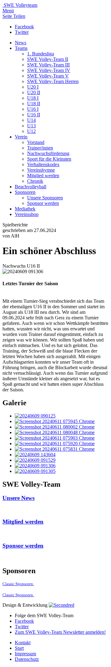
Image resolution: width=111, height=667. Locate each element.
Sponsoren (25, 192)
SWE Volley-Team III (48, 64)
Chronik (35, 181)
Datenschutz (27, 659)
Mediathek (25, 208)
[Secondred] (61, 605)
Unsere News (18, 498)
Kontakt (23, 642)
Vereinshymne (41, 170)
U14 (31, 120)
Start (19, 648)
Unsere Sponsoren (45, 197)
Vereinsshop (27, 214)
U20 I (33, 87)
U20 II (33, 92)
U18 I (33, 98)
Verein (21, 136)
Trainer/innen (40, 147)
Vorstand (35, 142)
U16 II (33, 114)
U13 (31, 125)
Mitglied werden (43, 175)
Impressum (25, 653)
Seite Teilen (13, 16)
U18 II (33, 103)
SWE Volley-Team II (47, 59)
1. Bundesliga (40, 53)
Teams (21, 48)
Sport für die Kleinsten (49, 159)
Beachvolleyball (30, 186)
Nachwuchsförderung (48, 153)
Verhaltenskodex (43, 164)
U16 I (33, 109)
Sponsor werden (43, 203)
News (20, 42)
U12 (31, 131)
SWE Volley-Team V (48, 75)
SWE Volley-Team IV (48, 70)
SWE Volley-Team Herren (53, 81)
